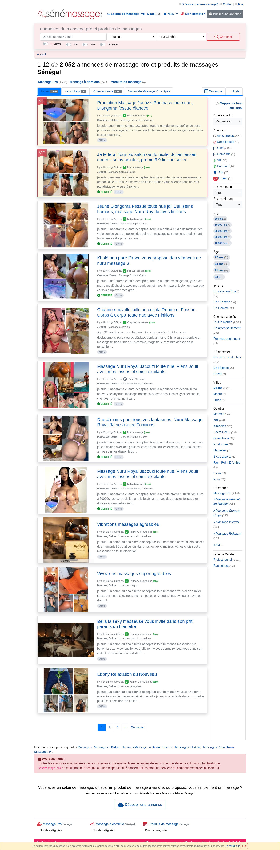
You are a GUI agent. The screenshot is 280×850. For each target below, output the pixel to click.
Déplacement (222, 351)
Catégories (220, 487)
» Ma (218, 545)
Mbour (219, 394)
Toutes (49, 91)
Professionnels (107, 91)
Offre (224, 148)
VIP (221, 160)
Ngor (219, 479)
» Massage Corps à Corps (226, 513)
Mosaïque (215, 91)
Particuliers (75, 91)
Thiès (219, 400)
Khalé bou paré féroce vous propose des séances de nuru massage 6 (149, 260)
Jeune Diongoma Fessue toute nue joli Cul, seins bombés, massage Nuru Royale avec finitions (145, 209)
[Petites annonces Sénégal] (69, 14)
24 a (219, 277)
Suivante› (138, 727)
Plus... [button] (170, 13)
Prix (216, 213)
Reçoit (219, 374)
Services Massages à (141, 747)
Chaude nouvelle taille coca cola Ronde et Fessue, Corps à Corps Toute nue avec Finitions (147, 312)
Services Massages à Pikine (181, 747)
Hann (219, 473)
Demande (225, 154)
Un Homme (223, 308)
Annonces (220, 130)
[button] (193, 14)
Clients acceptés (224, 316)
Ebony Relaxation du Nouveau (127, 674)
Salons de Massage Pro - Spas (135, 13)
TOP (222, 172)
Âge (216, 252)
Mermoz (221, 413)
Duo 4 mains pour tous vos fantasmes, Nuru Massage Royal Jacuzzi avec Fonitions (149, 422)
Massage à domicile (115, 824)
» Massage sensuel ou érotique (226, 501)
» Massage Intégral (226, 524)
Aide (240, 4)
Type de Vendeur (224, 554)
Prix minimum (222, 187)
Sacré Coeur (225, 432)
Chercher (225, 36)
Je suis (218, 286)
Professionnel (226, 559)
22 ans (221, 257)
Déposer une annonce (143, 804)
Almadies (222, 426)
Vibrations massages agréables (128, 524)
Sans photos (227, 141)
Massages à (107, 747)
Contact (227, 4)
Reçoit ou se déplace (227, 359)
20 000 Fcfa (222, 231)
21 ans (221, 270)
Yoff (219, 420)
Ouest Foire (223, 438)
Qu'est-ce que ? (199, 4)
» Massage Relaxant (227, 536)
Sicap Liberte (224, 456)
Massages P (42, 751)
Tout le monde (227, 322)
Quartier (218, 408)
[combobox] (132, 37)
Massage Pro (226, 493)
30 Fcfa (220, 218)
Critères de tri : (223, 115)
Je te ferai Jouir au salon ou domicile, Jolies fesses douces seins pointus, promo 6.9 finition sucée (146, 157)
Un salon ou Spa (226, 294)
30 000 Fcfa (222, 237)
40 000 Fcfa (222, 243)
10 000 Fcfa (222, 225)
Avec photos (229, 135)
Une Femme (224, 302)
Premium (225, 166)
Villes (217, 382)
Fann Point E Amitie (226, 465)
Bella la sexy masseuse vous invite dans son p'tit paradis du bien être (144, 624)
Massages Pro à (218, 747)
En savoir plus (232, 846)
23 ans (221, 263)
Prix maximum (223, 198)
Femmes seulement (226, 341)
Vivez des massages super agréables (134, 573)
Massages (85, 747)
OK (244, 846)
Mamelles (222, 450)
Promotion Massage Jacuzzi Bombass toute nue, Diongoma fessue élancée (145, 105)
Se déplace (223, 367)
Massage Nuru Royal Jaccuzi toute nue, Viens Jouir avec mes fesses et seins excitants (147, 369)
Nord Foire (223, 444)
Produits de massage (168, 824)
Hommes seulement (226, 330)
